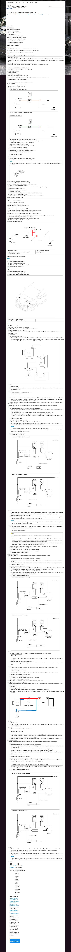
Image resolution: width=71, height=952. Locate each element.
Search (36, 2)
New (23, 2)
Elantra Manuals (10, 2)
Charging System (41, 14)
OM (16, 2)
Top (27, 2)
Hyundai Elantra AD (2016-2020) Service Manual (16, 14)
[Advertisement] (35, 20)
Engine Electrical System (32, 14)
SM (19, 2)
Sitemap (31, 2)
